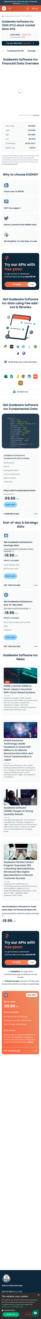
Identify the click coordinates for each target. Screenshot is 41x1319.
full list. (30, 1042)
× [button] (38, 1295)
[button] (20, 1307)
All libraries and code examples (22, 362)
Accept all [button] (11, 1314)
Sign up (35, 8)
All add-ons (22, 391)
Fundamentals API (15, 50)
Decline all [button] (29, 1314)
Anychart (36, 115)
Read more (28, 1304)
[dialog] (20, 1306)
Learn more (24, 4)
